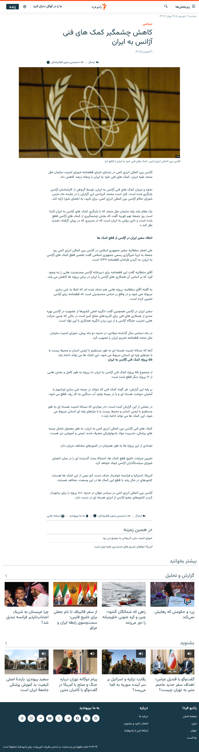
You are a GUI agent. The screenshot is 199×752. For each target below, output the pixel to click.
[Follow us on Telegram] (68, 718)
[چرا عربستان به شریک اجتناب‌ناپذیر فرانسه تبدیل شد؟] (27, 594)
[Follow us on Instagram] (31, 718)
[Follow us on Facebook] (77, 718)
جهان (194, 731)
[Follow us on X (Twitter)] (59, 718)
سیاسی (147, 23)
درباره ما (143, 716)
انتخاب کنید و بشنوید (136, 724)
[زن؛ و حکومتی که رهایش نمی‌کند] (172, 594)
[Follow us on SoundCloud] (40, 718)
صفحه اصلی (190, 716)
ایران (194, 724)
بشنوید (187, 643)
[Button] (93, 62)
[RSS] (86, 718)
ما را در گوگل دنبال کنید (47, 6)
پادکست (192, 738)
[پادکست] (25, 7)
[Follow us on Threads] (22, 718)
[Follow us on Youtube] (49, 718)
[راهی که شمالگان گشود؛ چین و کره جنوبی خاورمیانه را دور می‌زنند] (124, 594)
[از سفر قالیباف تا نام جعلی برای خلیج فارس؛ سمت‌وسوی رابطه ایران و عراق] (75, 594)
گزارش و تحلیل (179, 576)
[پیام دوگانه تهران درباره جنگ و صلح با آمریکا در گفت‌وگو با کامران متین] (75, 662)
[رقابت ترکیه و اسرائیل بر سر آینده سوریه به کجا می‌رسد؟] (124, 662)
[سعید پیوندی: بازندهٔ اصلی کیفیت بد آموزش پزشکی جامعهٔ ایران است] (27, 662)
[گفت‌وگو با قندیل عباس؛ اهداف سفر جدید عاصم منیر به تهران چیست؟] (172, 662)
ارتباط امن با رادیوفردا (136, 731)
